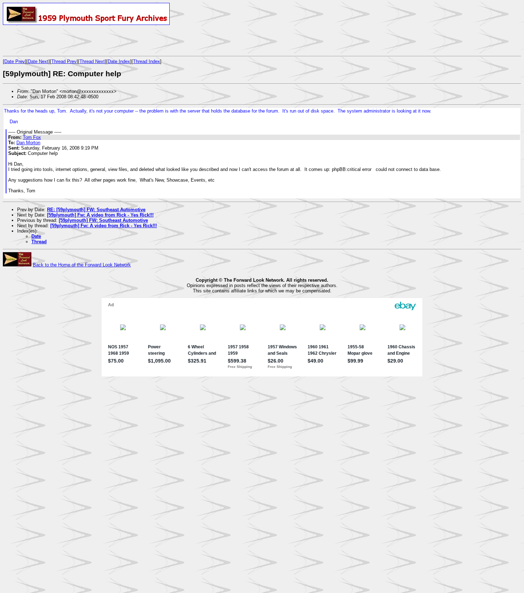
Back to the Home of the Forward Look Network (82, 264)
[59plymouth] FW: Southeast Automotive (103, 220)
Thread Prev (64, 61)
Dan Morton (28, 142)
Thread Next (92, 61)
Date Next (38, 61)
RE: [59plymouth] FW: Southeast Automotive (96, 209)
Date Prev (14, 61)
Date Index (119, 61)
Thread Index (146, 61)
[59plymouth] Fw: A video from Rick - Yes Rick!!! (100, 215)
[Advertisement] (86, 40)
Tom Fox (32, 137)
